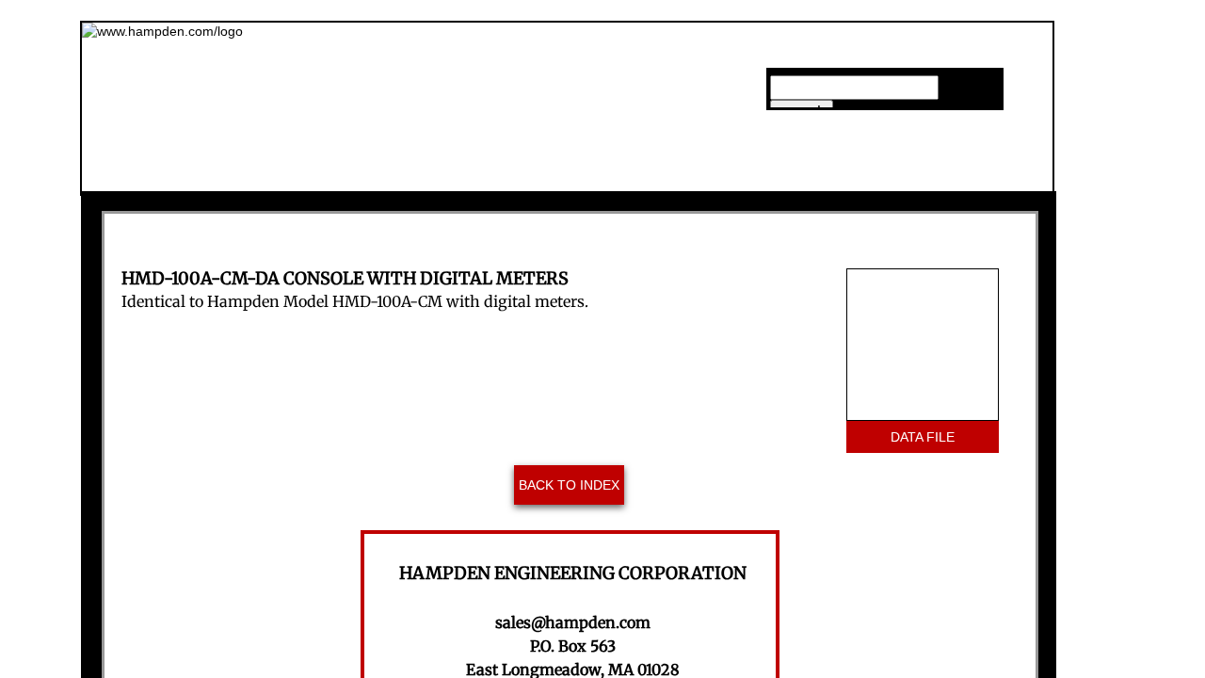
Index (803, 173)
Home (355, 173)
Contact (955, 173)
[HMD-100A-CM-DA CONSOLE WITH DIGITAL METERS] (922, 344)
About (497, 173)
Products (652, 173)
